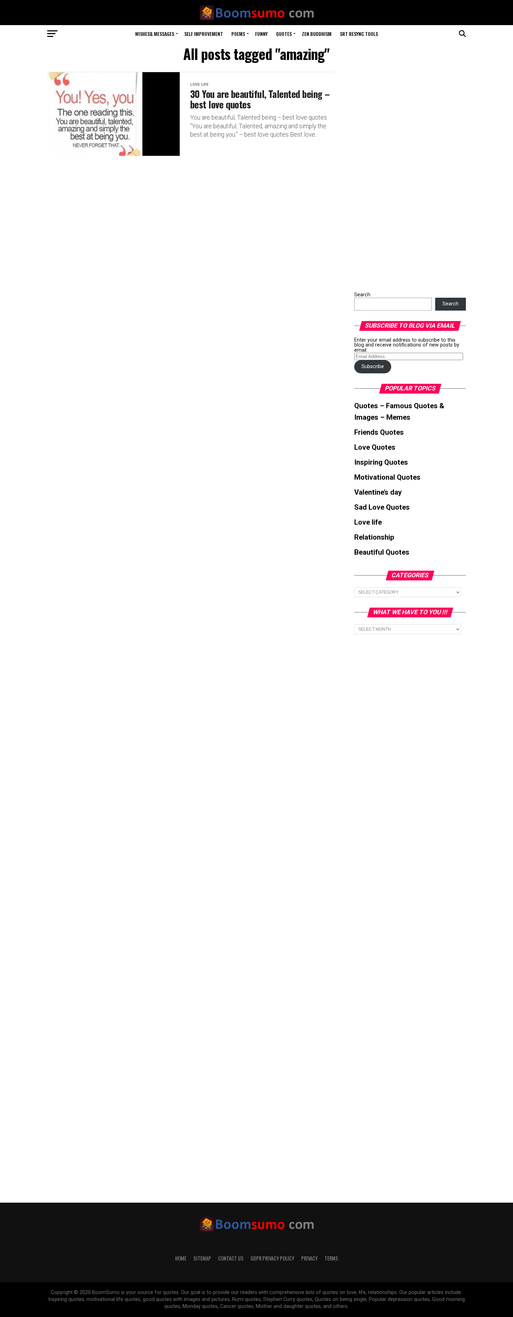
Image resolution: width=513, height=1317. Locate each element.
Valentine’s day (378, 492)
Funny (261, 33)
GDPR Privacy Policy (272, 1258)
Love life (368, 522)
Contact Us (231, 1258)
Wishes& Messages (154, 33)
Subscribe (373, 367)
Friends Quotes (379, 432)
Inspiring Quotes (381, 462)
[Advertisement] (406, 176)
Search (362, 295)
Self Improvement (203, 33)
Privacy (309, 1258)
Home (180, 1258)
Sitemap (202, 1258)
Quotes (284, 33)
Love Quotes (374, 447)
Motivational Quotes (387, 477)
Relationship (374, 537)
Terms (331, 1258)
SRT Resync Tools (359, 33)
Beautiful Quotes (381, 552)
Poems (238, 33)
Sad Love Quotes (382, 507)
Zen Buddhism (317, 33)
